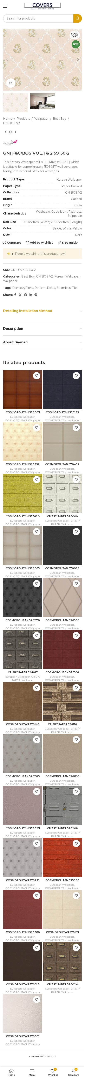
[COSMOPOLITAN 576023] (22, 805)
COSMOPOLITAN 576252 (23, 464)
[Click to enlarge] (10, 83)
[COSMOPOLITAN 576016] (22, 961)
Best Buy (59, 118)
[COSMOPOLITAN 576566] (62, 597)
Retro (51, 288)
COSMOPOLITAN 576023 (23, 828)
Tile (74, 288)
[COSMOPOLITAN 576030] (62, 753)
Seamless (64, 288)
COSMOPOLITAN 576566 (62, 620)
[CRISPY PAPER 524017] (22, 649)
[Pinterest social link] (25, 295)
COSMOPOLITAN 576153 (62, 932)
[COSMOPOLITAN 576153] (62, 909)
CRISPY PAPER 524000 (62, 516)
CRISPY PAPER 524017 (23, 672)
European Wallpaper (22, 416)
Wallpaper (41, 118)
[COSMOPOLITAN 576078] (62, 545)
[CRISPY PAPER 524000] (62, 493)
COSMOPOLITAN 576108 (62, 672)
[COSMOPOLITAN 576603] (22, 389)
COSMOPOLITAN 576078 (62, 568)
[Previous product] (5, 132)
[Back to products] (10, 132)
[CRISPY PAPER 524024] (62, 961)
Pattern (40, 288)
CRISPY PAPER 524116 (62, 724)
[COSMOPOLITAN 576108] (62, 649)
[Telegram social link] (36, 295)
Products (23, 118)
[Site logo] (42, 6)
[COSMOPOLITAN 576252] (22, 441)
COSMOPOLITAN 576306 (23, 932)
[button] (7, 60)
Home (7, 118)
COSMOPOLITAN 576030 (62, 776)
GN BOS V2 (11, 123)
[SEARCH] (77, 18)
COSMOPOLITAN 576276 (23, 620)
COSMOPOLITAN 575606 (62, 880)
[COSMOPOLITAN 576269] (22, 753)
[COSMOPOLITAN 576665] (22, 545)
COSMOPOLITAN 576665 (23, 568)
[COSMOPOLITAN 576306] (22, 909)
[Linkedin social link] (30, 295)
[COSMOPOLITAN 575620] (22, 493)
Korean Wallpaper (67, 276)
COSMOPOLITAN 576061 (22, 1036)
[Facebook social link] (15, 295)
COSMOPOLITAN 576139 (62, 412)
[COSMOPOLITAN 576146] (22, 701)
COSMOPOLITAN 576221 (22, 880)
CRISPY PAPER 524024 (62, 984)
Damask (18, 288)
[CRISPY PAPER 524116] (62, 701)
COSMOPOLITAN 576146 (22, 724)
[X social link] (20, 295)
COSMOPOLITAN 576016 (22, 984)
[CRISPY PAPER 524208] (62, 805)
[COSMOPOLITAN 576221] (22, 857)
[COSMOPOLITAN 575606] (62, 857)
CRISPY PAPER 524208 (62, 828)
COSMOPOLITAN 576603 (23, 412)
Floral (29, 288)
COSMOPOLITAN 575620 (23, 516)
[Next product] (15, 132)
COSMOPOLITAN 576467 (62, 464)
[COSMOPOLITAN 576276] (22, 597)
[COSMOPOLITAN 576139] (62, 389)
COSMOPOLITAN (16, 420)
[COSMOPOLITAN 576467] (62, 441)
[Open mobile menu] (5, 6)
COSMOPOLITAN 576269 (23, 776)
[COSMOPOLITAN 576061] (22, 1013)
